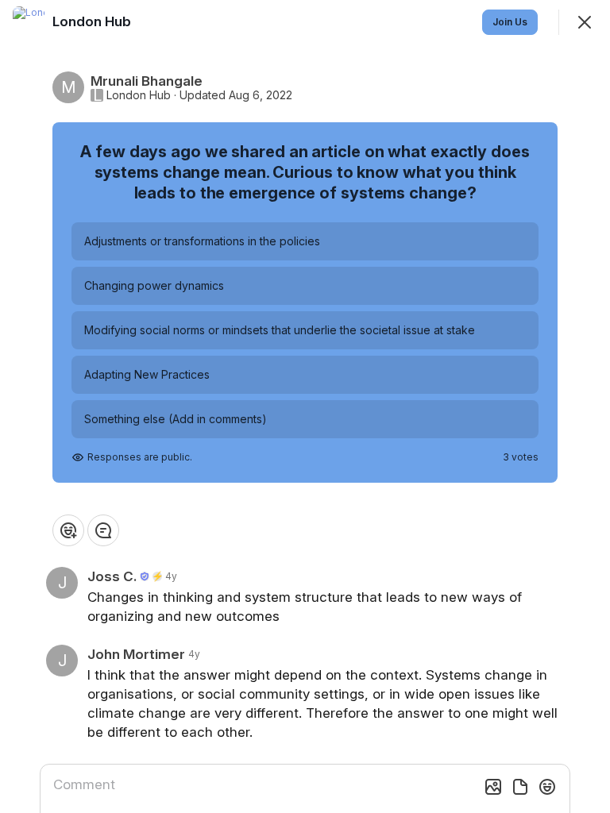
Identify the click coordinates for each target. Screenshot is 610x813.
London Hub (138, 95)
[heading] (93, 21)
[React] (68, 530)
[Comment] (103, 530)
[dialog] (305, 406)
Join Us (509, 22)
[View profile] (28, 22)
